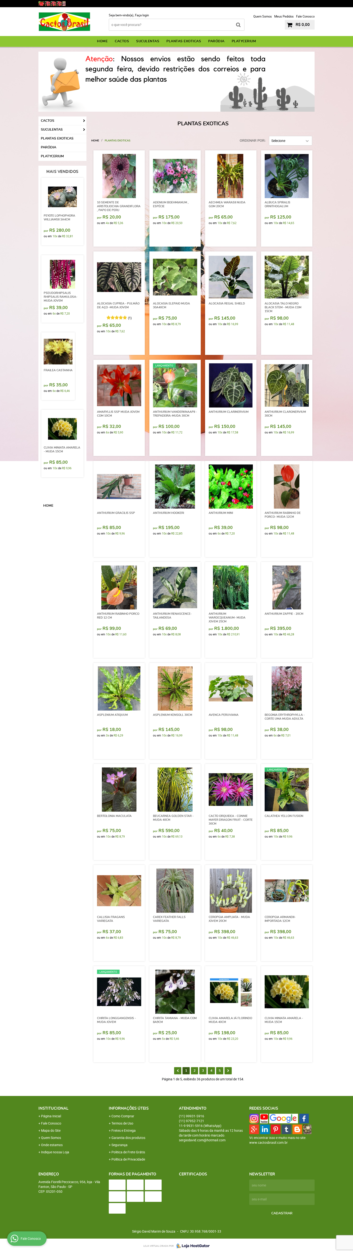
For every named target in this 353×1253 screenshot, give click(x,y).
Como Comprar (122, 1116)
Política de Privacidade (128, 1159)
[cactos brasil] (47, 3)
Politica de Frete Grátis (128, 1152)
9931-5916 (300, 4)
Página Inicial (51, 1116)
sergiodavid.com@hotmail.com (202, 1140)
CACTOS (122, 41)
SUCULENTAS (147, 41)
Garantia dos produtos (128, 1137)
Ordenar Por (252, 140)
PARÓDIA (216, 41)
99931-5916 (220, 4)
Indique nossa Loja (55, 1152)
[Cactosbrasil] (64, 3)
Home (102, 41)
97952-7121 (260, 4)
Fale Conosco (305, 16)
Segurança (119, 1145)
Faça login (142, 15)
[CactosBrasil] (41, 3)
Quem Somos (262, 16)
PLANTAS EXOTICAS (183, 41)
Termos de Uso (122, 1123)
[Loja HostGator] (192, 1245)
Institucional (53, 1108)
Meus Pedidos (284, 16)
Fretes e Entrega (123, 1130)
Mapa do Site (51, 1130)
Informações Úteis (129, 1108)
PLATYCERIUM (244, 41)
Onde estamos (52, 1145)
